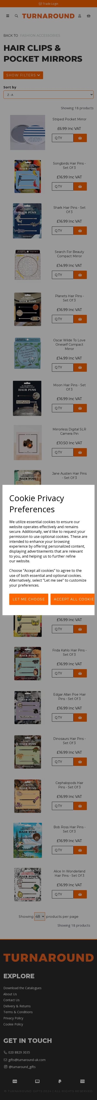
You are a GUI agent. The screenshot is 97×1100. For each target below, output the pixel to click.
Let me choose (29, 599)
